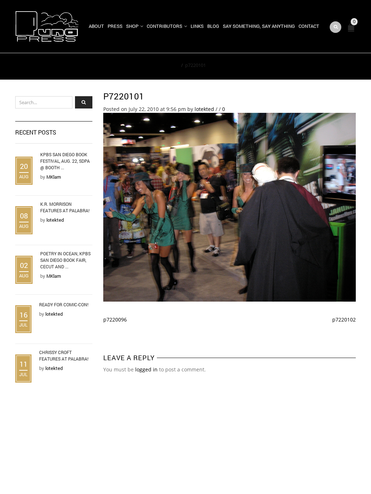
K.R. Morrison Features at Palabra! (64, 207)
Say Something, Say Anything (259, 26)
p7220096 (115, 319)
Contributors (164, 26)
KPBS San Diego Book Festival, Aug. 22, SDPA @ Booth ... (65, 161)
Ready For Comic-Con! (63, 304)
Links (197, 26)
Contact (309, 26)
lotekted (204, 109)
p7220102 (344, 319)
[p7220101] (229, 206)
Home (172, 65)
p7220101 (123, 96)
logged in (146, 369)
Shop (132, 26)
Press (115, 26)
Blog (213, 26)
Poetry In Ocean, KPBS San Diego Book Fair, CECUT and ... (65, 260)
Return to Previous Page (322, 66)
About (96, 26)
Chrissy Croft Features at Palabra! (63, 355)
